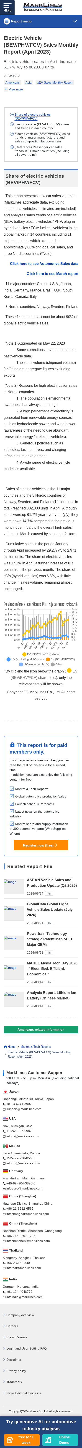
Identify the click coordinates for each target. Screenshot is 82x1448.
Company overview (20, 1315)
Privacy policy (16, 1371)
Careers (12, 1326)
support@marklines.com (23, 1109)
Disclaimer (13, 1359)
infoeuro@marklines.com (24, 1188)
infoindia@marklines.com (24, 1297)
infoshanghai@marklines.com (27, 1214)
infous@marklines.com (22, 1136)
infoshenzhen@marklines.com (28, 1241)
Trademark (14, 1382)
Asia (28, 82)
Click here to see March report (52, 274)
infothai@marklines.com (23, 1268)
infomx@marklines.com (23, 1163)
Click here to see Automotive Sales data (44, 264)
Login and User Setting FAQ (26, 1348)
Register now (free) (38, 845)
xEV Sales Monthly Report (54, 82)
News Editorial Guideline (23, 1393)
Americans (12, 82)
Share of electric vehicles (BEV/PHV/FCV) (33, 116)
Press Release (16, 1337)
